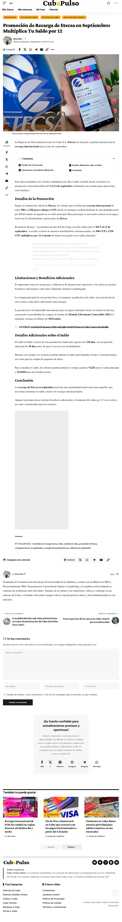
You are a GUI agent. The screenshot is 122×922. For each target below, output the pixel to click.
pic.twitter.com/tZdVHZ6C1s (84, 258)
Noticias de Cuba (50, 17)
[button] (5, 3)
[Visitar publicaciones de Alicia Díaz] (7, 40)
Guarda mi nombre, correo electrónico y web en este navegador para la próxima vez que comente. (52, 694)
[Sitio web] (117, 574)
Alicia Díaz (17, 39)
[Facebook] (42, 764)
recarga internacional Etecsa (56, 548)
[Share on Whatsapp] (30, 49)
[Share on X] (25, 49)
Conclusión (77, 170)
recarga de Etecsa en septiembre (29, 548)
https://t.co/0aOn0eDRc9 (55, 258)
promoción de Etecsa (88, 544)
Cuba (60, 544)
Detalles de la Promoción (32, 165)
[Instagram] (72, 764)
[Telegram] (84, 764)
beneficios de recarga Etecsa (45, 544)
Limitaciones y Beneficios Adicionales (38, 170)
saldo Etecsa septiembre (80, 548)
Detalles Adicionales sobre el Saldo (87, 165)
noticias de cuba (71, 544)
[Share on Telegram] (36, 49)
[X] (50, 764)
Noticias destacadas (74, 17)
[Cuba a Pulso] (61, 3)
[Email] (41, 49)
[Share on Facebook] (19, 49)
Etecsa (52, 205)
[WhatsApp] (96, 764)
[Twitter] (100, 862)
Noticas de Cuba (29, 17)
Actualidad (10, 17)
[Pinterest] (60, 764)
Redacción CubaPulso (56, 836)
